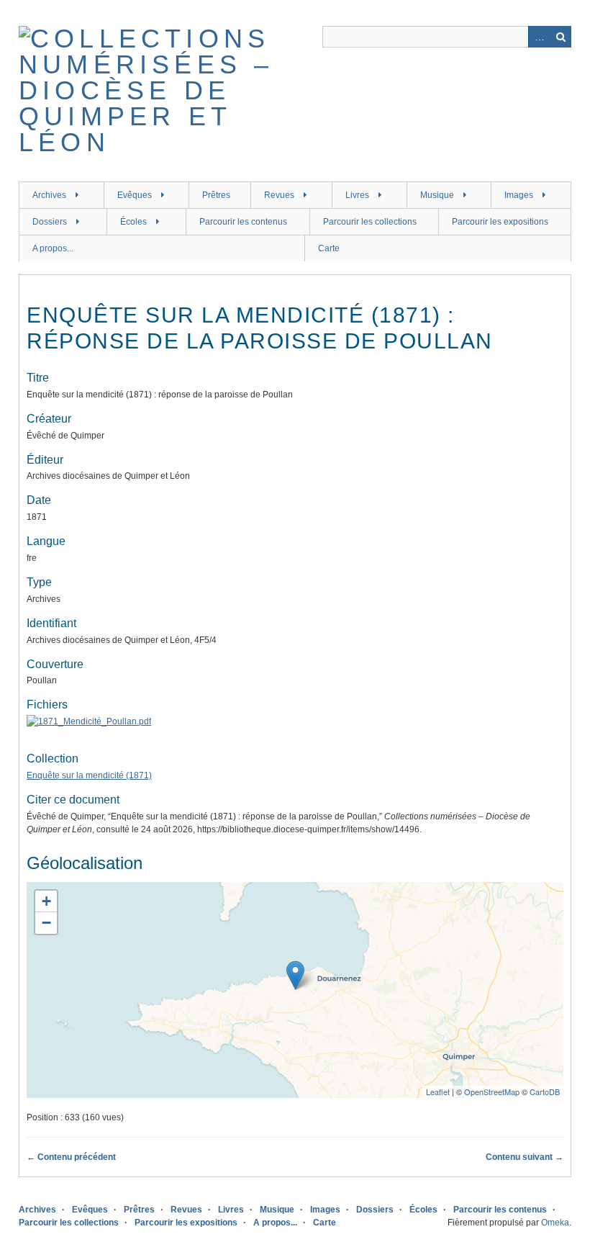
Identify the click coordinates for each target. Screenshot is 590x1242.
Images (518, 195)
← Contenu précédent (71, 1157)
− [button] (46, 923)
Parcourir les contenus (243, 222)
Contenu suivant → (524, 1157)
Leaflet (438, 1091)
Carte (329, 248)
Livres (357, 195)
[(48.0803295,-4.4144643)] (295, 975)
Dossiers (49, 222)
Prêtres (216, 195)
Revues (279, 195)
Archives (49, 195)
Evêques (134, 195)
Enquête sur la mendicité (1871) (89, 775)
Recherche (560, 37)
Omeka (555, 1223)
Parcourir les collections (370, 222)
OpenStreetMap (491, 1091)
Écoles (133, 222)
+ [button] (46, 901)
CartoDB (545, 1091)
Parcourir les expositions (500, 222)
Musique (437, 195)
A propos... (52, 248)
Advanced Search (539, 37)
